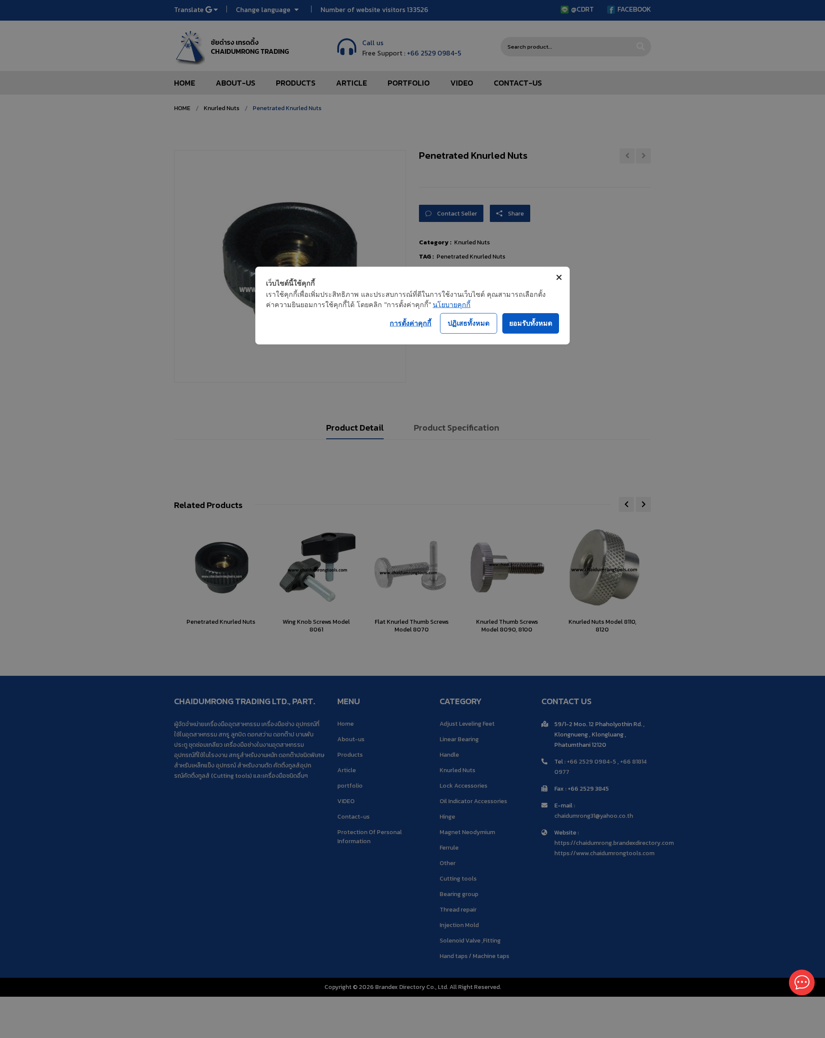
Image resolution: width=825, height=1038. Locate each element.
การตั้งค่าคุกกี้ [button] (410, 323)
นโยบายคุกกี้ (452, 304)
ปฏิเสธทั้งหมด (468, 323)
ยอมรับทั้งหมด (530, 323)
